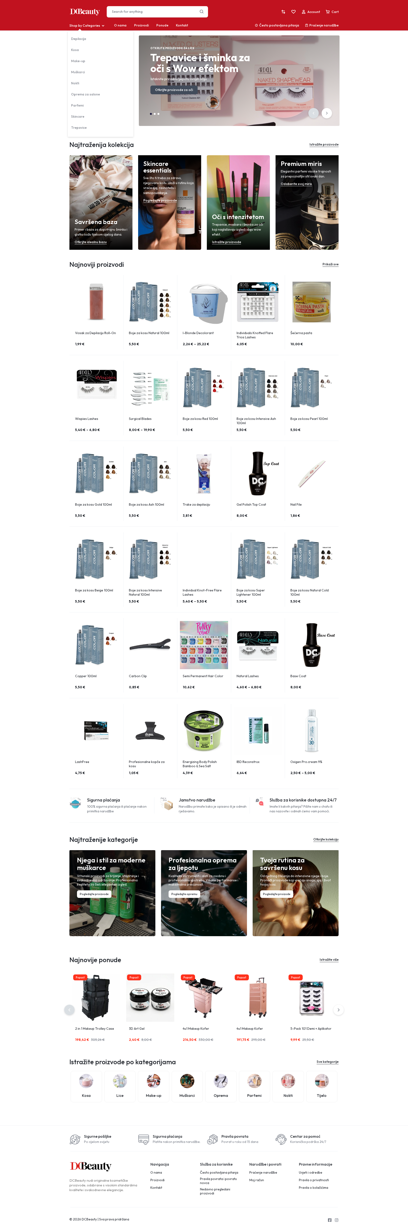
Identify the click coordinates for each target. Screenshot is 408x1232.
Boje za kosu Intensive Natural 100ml (145, 592)
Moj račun (256, 1180)
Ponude (162, 25)
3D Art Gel (136, 1028)
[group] (96, 302)
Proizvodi (141, 25)
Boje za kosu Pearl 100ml (309, 419)
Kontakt (182, 25)
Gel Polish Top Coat (251, 504)
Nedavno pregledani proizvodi (215, 1191)
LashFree (82, 762)
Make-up (78, 61)
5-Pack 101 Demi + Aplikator (311, 1028)
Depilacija (78, 39)
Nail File (296, 504)
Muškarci (78, 72)
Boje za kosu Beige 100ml (94, 590)
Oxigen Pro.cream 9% (306, 762)
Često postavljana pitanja (279, 25)
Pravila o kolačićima (313, 1188)
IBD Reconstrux (248, 762)
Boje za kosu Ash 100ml (146, 504)
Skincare (77, 116)
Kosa (75, 50)
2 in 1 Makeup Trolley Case (94, 1028)
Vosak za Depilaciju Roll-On (95, 333)
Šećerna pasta (301, 333)
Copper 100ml (86, 676)
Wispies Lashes (86, 419)
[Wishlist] (293, 12)
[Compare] (283, 12)
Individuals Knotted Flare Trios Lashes (255, 335)
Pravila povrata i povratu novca (218, 1181)
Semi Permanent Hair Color (203, 676)
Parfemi (77, 105)
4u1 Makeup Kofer (196, 1028)
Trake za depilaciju (196, 504)
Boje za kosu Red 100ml (200, 419)
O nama (120, 25)
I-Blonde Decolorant (198, 333)
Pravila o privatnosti (314, 1180)
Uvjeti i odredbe (310, 1173)
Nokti (75, 83)
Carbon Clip (138, 676)
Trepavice (79, 127)
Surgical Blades (140, 419)
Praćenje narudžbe (324, 25)
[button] (313, 113)
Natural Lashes (248, 676)
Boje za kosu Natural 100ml (149, 333)
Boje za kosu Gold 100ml (93, 504)
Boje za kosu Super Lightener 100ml (251, 592)
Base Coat (298, 676)
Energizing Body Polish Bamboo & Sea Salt (200, 764)
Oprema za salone (85, 94)
